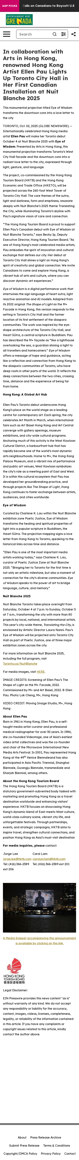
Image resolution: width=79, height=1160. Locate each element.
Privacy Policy (51, 1153)
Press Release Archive (45, 1137)
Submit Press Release (24, 1145)
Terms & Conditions (56, 1145)
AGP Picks (9, 6)
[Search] (54, 34)
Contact (70, 1153)
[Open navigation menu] (6, 34)
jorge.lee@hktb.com (17, 859)
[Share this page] (73, 34)
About (22, 1137)
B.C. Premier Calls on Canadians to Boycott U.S (38, 6)
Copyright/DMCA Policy (20, 1153)
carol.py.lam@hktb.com (49, 859)
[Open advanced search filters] (63, 34)
